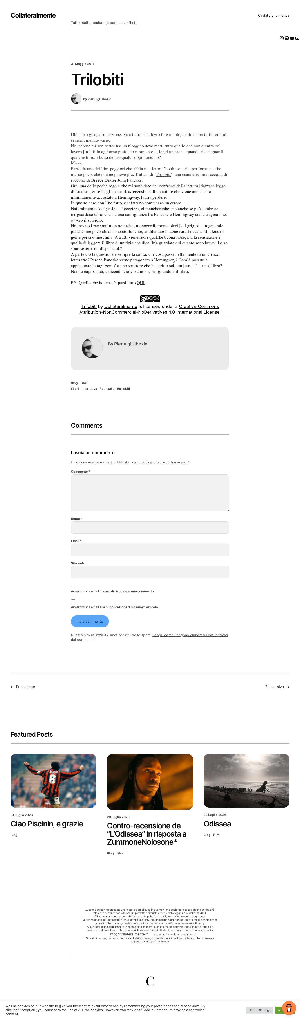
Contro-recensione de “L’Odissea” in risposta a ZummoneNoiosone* (146, 834)
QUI (141, 283)
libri (76, 388)
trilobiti (124, 388)
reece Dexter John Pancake (118, 180)
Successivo (274, 687)
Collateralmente (33, 15)
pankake (108, 388)
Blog (74, 383)
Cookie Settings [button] (260, 1010)
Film (119, 853)
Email (76, 541)
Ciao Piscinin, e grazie (47, 824)
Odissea (217, 824)
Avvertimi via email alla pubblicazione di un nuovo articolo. (115, 607)
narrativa (90, 388)
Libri (83, 383)
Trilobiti (163, 174)
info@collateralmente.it (128, 934)
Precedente (25, 687)
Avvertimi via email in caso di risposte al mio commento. (113, 591)
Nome (76, 518)
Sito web (77, 563)
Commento (80, 471)
